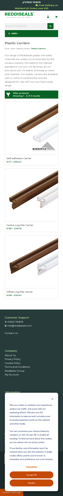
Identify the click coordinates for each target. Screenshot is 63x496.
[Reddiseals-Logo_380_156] (20, 16)
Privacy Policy (12, 359)
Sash (13, 49)
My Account (12, 374)
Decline (31, 483)
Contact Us (11, 333)
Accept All (32, 475)
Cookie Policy (12, 363)
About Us (10, 355)
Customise (31, 466)
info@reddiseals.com (19, 325)
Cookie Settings (12, 492)
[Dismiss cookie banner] (52, 399)
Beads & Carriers (23, 49)
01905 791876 (33, 2)
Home (6, 49)
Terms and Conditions (17, 366)
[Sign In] (48, 17)
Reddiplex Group (14, 370)
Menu (14, 33)
